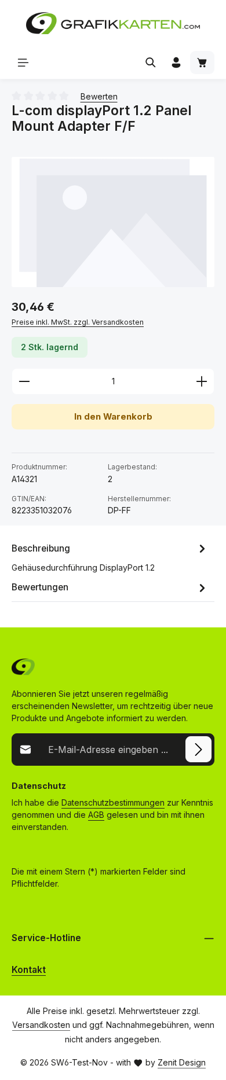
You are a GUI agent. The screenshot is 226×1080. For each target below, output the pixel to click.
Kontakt (29, 969)
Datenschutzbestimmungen (113, 802)
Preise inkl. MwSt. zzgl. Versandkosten (78, 322)
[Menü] (23, 62)
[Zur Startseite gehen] (113, 23)
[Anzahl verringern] (24, 381)
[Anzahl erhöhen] (201, 381)
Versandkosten (41, 1025)
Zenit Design (182, 1062)
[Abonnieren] (198, 749)
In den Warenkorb (113, 417)
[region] (113, 222)
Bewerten (99, 96)
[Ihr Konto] (176, 62)
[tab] (110, 556)
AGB (96, 815)
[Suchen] (150, 62)
